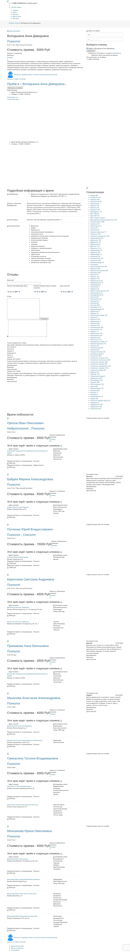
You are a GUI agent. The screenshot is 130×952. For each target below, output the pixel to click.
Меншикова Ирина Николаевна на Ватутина (21, 894)
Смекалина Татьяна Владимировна (19, 786)
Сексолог (29, 534)
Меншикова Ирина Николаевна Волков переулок (23, 879)
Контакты (16, 18)
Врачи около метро (17, 946)
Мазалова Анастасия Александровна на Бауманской (24, 740)
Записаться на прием (15, 88)
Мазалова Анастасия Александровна (19, 726)
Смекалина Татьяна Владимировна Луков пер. (22, 805)
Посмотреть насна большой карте (13, 98)
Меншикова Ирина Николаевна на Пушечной (22, 916)
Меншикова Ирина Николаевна (17, 859)
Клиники (15, 14)
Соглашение (15, 950)
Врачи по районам (17, 948)
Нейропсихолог (18, 428)
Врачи (15, 12)
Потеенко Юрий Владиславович (17, 557)
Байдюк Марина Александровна (18, 507)
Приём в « (36, 84)
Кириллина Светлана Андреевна (18, 607)
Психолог (13, 41)
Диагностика (17, 16)
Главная (15, 10)
